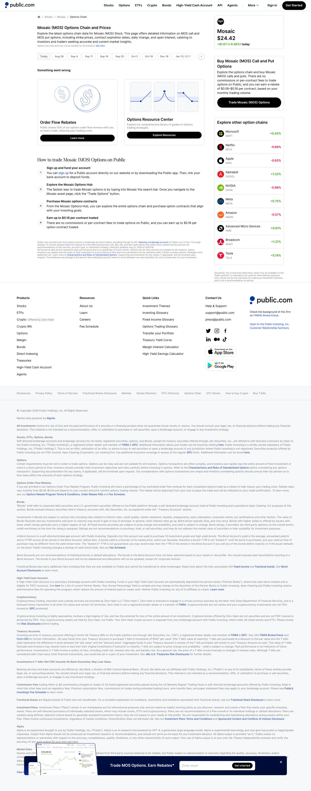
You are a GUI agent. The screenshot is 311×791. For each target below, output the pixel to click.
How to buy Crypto (237, 393)
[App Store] (220, 351)
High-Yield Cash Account (194, 5)
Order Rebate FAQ (92, 494)
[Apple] (220, 160)
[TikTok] (224, 339)
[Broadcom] (220, 242)
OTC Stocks (213, 393)
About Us (86, 306)
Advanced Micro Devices (243, 226)
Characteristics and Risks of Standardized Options (92, 255)
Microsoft (232, 131)
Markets (126, 393)
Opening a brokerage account (153, 242)
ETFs (138, 5)
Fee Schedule (89, 326)
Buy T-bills (259, 393)
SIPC (135, 444)
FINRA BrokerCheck (271, 635)
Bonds (166, 5)
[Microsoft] (220, 133)
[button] (249, 32)
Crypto (152, 5)
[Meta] (220, 201)
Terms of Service (67, 393)
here (221, 444)
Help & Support (216, 306)
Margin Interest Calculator (161, 347)
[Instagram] (217, 331)
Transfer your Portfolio (158, 333)
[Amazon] (220, 214)
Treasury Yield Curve (157, 340)
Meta (229, 199)
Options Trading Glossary (160, 326)
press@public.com (218, 319)
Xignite (51, 418)
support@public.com (219, 313)
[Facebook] (225, 331)
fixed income (241, 566)
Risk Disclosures (31, 623)
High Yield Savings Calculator (163, 354)
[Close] (281, 762)
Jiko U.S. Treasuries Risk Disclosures (167, 654)
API (219, 5)
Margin (21, 340)
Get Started (294, 5)
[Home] (19, 5)
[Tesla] (220, 255)
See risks (100, 46)
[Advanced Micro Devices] (220, 228)
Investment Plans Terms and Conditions (188, 718)
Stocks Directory (146, 393)
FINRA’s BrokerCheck (266, 315)
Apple (230, 158)
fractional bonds (265, 566)
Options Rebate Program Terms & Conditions (53, 494)
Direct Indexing (27, 354)
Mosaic (61, 16)
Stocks (109, 5)
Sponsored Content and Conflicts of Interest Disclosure (251, 718)
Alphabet (232, 172)
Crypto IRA (24, 326)
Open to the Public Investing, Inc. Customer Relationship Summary (269, 325)
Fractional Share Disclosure (247, 699)
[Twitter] (208, 331)
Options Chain (192, 393)
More (251, 5)
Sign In (272, 5)
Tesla (229, 253)
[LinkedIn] (208, 339)
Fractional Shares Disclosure (100, 393)
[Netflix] (220, 147)
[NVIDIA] (220, 187)
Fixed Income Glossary (158, 319)
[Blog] (217, 339)
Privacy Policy (44, 393)
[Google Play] (220, 365)
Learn (83, 313)
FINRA (125, 444)
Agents (232, 5)
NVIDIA (231, 186)
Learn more (217, 589)
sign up (64, 173)
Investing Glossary (155, 313)
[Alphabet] (220, 174)
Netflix (230, 145)
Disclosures (23, 393)
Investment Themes (156, 306)
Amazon (231, 213)
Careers (85, 319)
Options (124, 5)
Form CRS (23, 638)
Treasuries (24, 360)
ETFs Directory (170, 393)
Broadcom (233, 240)
